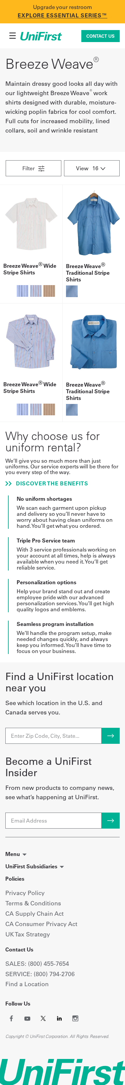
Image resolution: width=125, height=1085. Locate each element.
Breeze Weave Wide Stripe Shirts (29, 269)
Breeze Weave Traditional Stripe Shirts (88, 273)
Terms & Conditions (33, 903)
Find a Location (27, 984)
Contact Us (100, 36)
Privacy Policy (25, 893)
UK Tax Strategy (27, 934)
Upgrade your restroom (62, 7)
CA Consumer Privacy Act (41, 924)
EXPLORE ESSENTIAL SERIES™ (62, 15)
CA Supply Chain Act (34, 913)
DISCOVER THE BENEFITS (51, 483)
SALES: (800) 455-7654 (37, 963)
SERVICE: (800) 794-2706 (40, 974)
